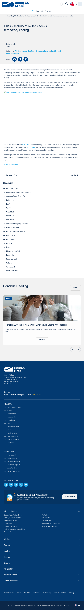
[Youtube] (26, 485)
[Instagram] (6, 485)
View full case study (11, 165)
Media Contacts (9, 593)
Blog (12, 16)
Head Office (9, 375)
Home (8, 16)
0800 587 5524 (37, 395)
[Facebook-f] (11, 485)
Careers (19, 593)
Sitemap (71, 593)
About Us (27, 593)
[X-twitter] (21, 485)
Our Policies (36, 593)
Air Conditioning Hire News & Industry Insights (28, 16)
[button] (14, 59)
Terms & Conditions (60, 593)
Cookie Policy (47, 593)
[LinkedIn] (16, 485)
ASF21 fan (31, 147)
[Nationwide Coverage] (33, 11)
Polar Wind (26, 145)
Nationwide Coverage (44, 11)
